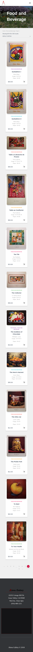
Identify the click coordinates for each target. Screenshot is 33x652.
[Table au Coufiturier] (16, 189)
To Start (16, 504)
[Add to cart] (24, 82)
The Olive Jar (16, 417)
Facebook (16, 642)
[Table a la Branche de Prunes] (16, 142)
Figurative (13, 327)
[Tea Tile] (16, 238)
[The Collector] (16, 279)
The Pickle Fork (16, 462)
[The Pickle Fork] (16, 445)
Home (4, 31)
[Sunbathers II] (16, 101)
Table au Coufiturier (16, 210)
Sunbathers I (16, 72)
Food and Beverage (10, 31)
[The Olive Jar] (16, 400)
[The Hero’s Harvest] (16, 359)
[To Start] (16, 489)
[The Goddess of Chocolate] (16, 317)
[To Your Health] (16, 531)
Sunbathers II (16, 119)
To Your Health (16, 546)
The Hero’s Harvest (16, 372)
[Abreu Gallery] (4, 3)
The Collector (16, 293)
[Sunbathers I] (16, 54)
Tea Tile (16, 254)
